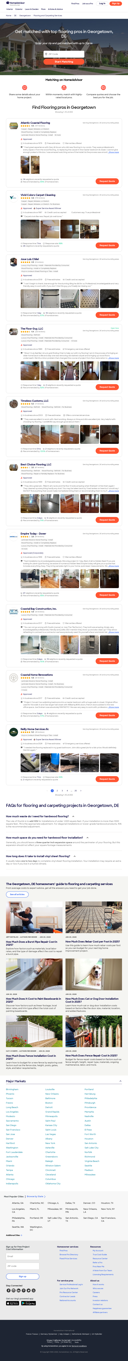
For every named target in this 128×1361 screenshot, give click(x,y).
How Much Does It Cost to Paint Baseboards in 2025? (33, 1000)
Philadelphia (91, 1098)
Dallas (88, 1125)
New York (50, 1143)
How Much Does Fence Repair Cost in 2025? (92, 1055)
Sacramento (12, 1121)
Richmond (90, 1156)
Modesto (10, 1116)
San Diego (11, 1125)
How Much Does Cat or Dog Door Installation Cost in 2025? (92, 1000)
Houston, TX (107, 1203)
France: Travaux (32, 1334)
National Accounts (68, 1300)
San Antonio (91, 1143)
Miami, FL (34, 1209)
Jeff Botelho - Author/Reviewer (21, 937)
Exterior (19, 9)
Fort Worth (90, 1134)
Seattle (88, 1165)
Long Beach (12, 1107)
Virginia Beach (92, 1161)
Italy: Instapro (65, 1334)
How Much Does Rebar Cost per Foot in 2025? (93, 941)
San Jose (10, 1134)
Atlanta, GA (18, 1203)
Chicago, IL (53, 1203)
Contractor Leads (67, 1296)
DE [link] (15, 15)
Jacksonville (12, 1156)
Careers (96, 1292)
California (56, 1341)
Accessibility (76, 1341)
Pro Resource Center (69, 1292)
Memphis (89, 1112)
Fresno (9, 1103)
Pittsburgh (90, 1103)
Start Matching (64, 61)
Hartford (10, 1143)
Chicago (10, 1179)
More (43, 9)
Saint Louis (50, 1129)
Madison (89, 1170)
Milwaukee (90, 1174)
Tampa (9, 1170)
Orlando (10, 1165)
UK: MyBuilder (97, 1334)
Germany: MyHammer (48, 1334)
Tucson (9, 1098)
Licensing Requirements (103, 1274)
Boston (49, 1103)
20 (76, 791)
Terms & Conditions (79, 1346)
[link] (64, 128)
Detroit (49, 1107)
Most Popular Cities (14, 1196)
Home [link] (8, 15)
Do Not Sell (66, 1341)
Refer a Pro (97, 1262)
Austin (88, 1121)
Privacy (49, 1341)
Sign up (22, 1276)
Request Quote (107, 181)
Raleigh (49, 1161)
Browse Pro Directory (69, 1254)
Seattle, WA (18, 1227)
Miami (9, 1161)
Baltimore (50, 1098)
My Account (98, 1250)
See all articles (17, 894)
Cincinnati (50, 1170)
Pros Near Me (98, 1266)
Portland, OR (36, 1218)
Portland (89, 1089)
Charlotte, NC (37, 1203)
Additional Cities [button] (13, 1235)
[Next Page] (80, 790)
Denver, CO (89, 1203)
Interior (9, 9)
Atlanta (9, 1174)
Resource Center (100, 1258)
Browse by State (35, 1196)
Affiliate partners (100, 1312)
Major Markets (16, 1081)
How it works (98, 1284)
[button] (30, 165)
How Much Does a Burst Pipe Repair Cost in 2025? (31, 943)
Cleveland (50, 1174)
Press (95, 1296)
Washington (12, 1147)
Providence (90, 1107)
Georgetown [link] (25, 15)
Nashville (89, 1116)
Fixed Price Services (68, 1258)
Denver (10, 1138)
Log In (102, 3)
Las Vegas (50, 1134)
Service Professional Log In (71, 1284)
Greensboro (51, 1156)
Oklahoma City (52, 1183)
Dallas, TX (70, 1203)
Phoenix (10, 1094)
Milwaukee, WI (55, 1209)
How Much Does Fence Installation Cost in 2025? (31, 1057)
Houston (89, 1138)
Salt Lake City (91, 1147)
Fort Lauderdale (14, 1152)
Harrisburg (90, 1094)
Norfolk (88, 1152)
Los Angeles (12, 1112)
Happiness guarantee (102, 1308)
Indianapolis (12, 1183)
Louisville (50, 1089)
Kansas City (51, 1125)
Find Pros (64, 1250)
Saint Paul (50, 1121)
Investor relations (100, 1300)
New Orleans (52, 1094)
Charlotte (50, 1152)
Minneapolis (51, 1116)
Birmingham (12, 1089)
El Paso (88, 1129)
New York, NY (108, 1209)
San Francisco (13, 1129)
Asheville (49, 1147)
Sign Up (116, 3)
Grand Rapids (52, 1112)
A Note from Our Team (102, 1270)
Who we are (98, 1288)
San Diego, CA (90, 1218)
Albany (48, 1138)
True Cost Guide (100, 1254)
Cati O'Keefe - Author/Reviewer (21, 1051)
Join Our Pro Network (69, 1288)
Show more (114, 152)
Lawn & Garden (32, 9)
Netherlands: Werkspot (80, 1334)
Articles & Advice (55, 9)
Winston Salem (53, 1165)
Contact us (97, 1304)
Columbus (50, 1179)
